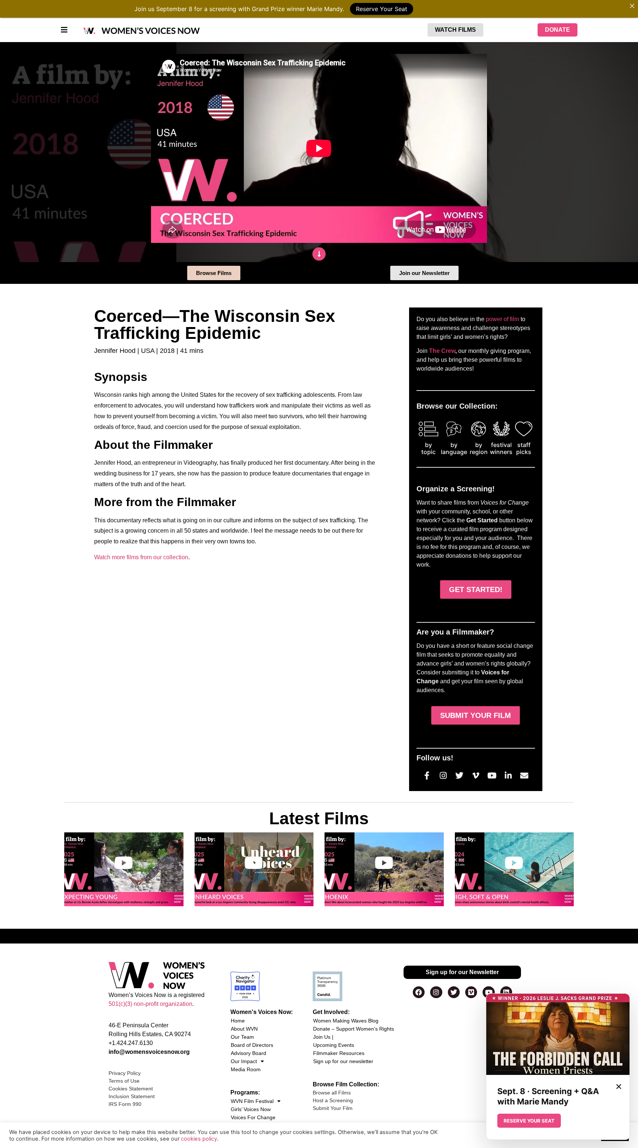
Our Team (242, 1037)
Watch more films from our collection (141, 557)
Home (238, 1021)
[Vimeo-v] (475, 775)
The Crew (442, 351)
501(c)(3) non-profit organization (150, 1004)
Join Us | (323, 1037)
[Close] (632, 6)
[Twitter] (459, 775)
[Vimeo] (471, 992)
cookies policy (199, 1138)
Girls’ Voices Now (251, 1109)
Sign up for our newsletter (343, 1061)
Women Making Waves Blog (345, 1021)
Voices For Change (253, 1117)
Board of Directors (252, 1045)
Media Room (246, 1069)
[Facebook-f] (427, 775)
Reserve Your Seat (381, 9)
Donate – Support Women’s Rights (353, 1029)
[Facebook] (419, 992)
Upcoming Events (333, 1045)
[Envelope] (524, 775)
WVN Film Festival (252, 1101)
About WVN (244, 1029)
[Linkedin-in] (508, 775)
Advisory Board (248, 1053)
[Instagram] (443, 775)
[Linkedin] (506, 992)
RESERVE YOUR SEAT (529, 1121)
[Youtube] (492, 775)
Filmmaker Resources (338, 1053)
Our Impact (244, 1061)
